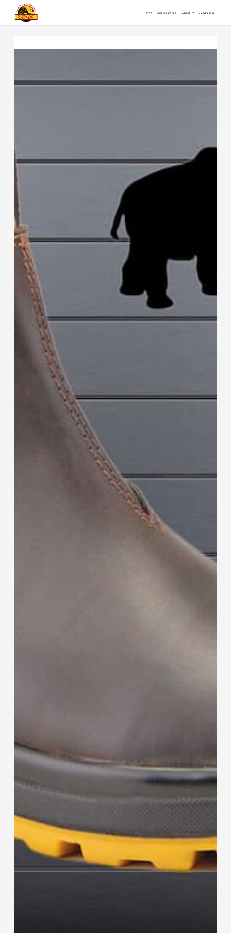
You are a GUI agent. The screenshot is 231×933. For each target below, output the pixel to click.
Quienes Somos (166, 12)
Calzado (186, 12)
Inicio (148, 12)
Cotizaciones (206, 12)
